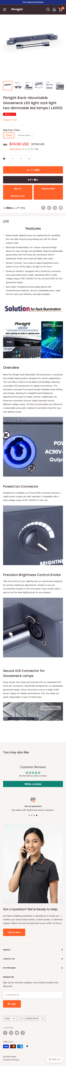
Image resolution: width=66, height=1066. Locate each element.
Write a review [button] (33, 784)
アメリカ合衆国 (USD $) (29, 1018)
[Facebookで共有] (43, 208)
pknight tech (10, 120)
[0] (60, 9)
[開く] (48, 9)
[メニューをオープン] (4, 9)
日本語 (7, 1018)
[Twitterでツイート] (55, 208)
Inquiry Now (48, 188)
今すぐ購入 (33, 179)
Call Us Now (14, 932)
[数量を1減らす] (13, 158)
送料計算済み (15, 149)
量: (4, 158)
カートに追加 (33, 170)
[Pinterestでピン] (49, 208)
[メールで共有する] (61, 208)
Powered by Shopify (11, 1060)
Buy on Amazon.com (18, 192)
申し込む (12, 1004)
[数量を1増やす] (29, 158)
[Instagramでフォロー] (11, 1033)
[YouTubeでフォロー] (17, 1033)
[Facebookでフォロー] (5, 1033)
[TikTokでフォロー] (23, 1033)
